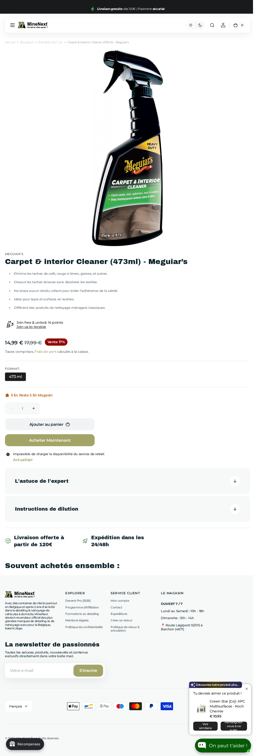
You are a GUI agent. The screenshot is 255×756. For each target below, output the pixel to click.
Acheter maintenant (50, 440)
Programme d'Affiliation (82, 607)
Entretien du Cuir (50, 42)
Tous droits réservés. (45, 738)
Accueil (10, 42)
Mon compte (120, 600)
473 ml (15, 376)
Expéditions (119, 614)
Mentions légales (77, 620)
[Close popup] (247, 689)
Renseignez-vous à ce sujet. (234, 726)
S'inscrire (88, 670)
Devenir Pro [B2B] (77, 600)
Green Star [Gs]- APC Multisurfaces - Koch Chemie (227, 706)
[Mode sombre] (193, 25)
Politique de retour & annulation (125, 628)
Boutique (26, 42)
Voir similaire (205, 726)
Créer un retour (121, 620)
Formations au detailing (82, 614)
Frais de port (45, 351)
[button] (12, 25)
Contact (116, 607)
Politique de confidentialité (84, 627)
